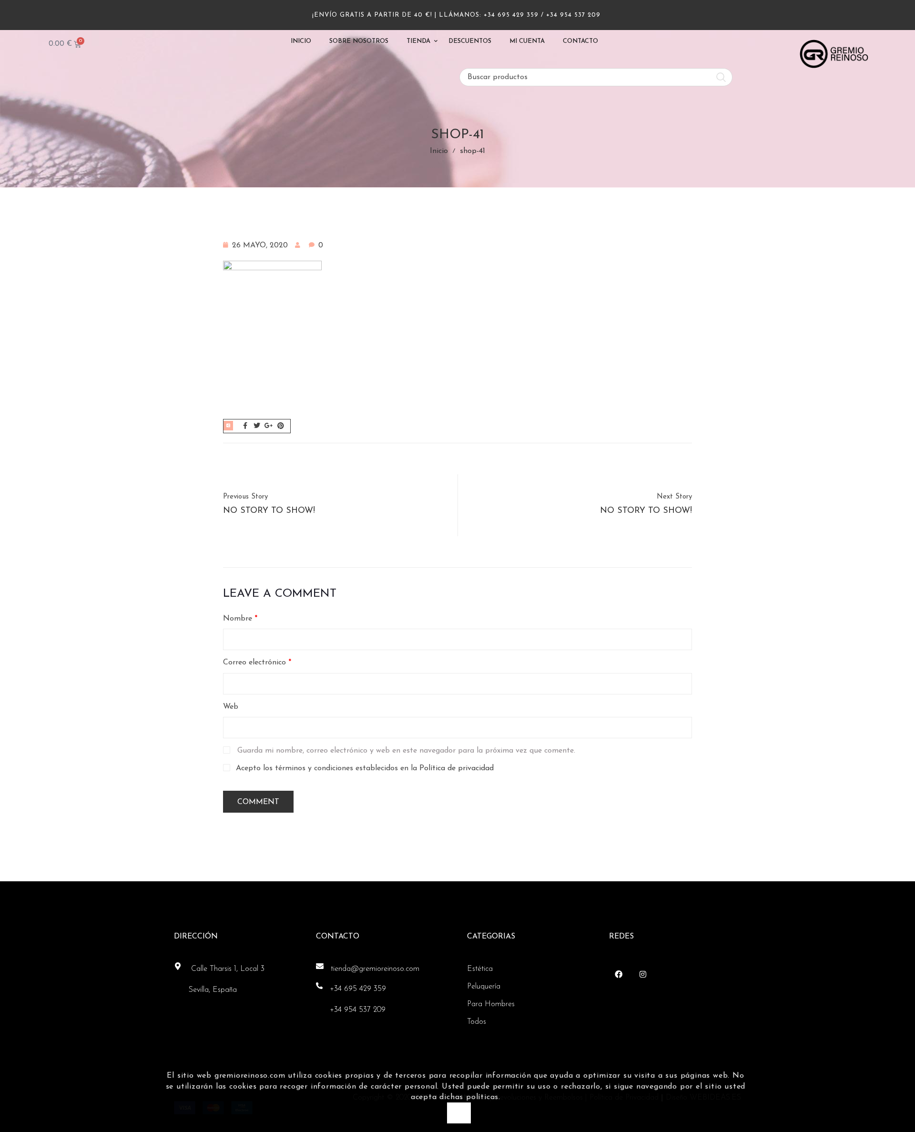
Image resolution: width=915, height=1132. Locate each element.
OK (458, 1112)
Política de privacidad (456, 768)
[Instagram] (643, 974)
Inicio (439, 151)
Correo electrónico (257, 662)
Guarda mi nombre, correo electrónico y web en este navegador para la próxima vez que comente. (406, 751)
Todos (476, 1022)
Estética (480, 969)
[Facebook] (619, 974)
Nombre (240, 618)
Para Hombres (491, 1004)
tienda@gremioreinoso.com (375, 969)
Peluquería (483, 986)
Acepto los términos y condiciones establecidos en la (365, 768)
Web (230, 707)
